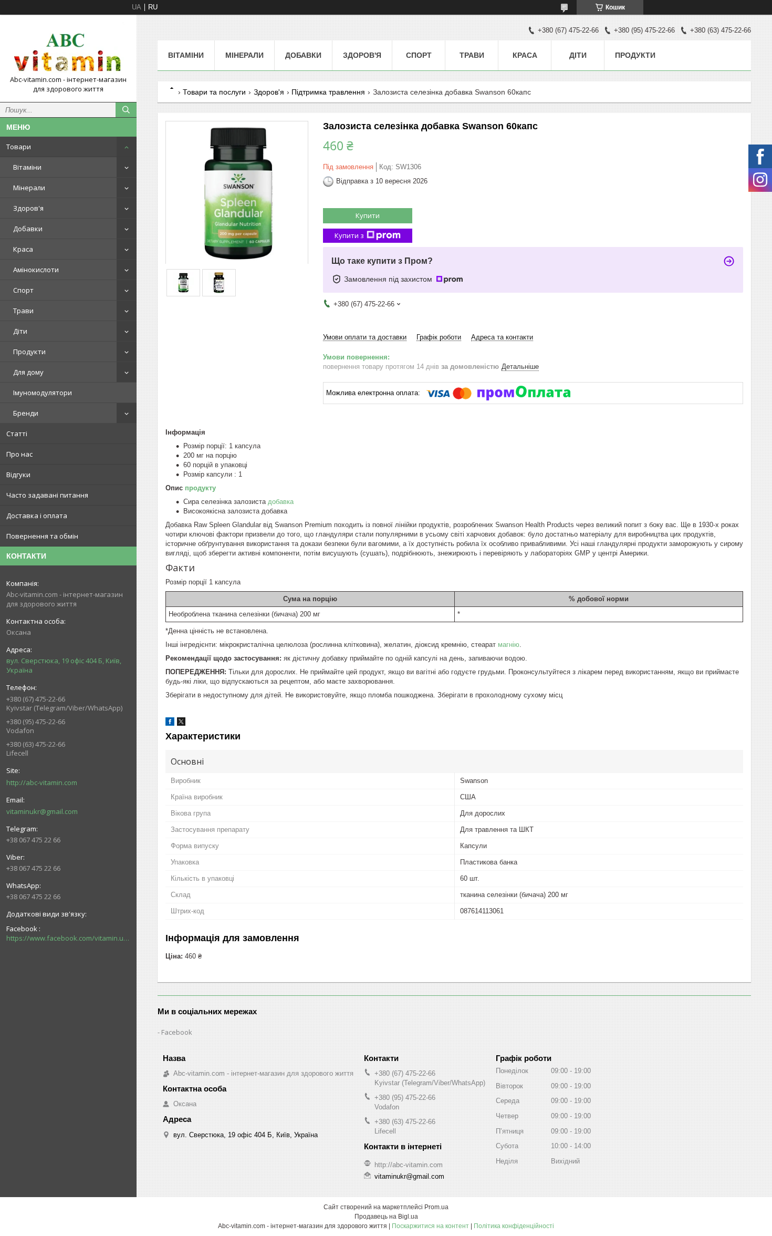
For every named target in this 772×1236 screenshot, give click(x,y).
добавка (281, 502)
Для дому (28, 372)
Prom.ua (436, 1207)
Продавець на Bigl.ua (386, 1216)
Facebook (176, 1032)
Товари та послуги (214, 92)
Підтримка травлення (328, 92)
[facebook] (169, 723)
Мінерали (29, 187)
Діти (20, 331)
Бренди (25, 413)
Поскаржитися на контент (430, 1226)
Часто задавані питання (47, 495)
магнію (508, 644)
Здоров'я (28, 208)
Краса (23, 249)
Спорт (23, 290)
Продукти (29, 351)
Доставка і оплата (36, 515)
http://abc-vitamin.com (41, 782)
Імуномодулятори (42, 392)
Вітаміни (27, 167)
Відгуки (18, 474)
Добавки (28, 228)
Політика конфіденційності (514, 1226)
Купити (368, 215)
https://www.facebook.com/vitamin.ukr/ (68, 938)
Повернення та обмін (42, 536)
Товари (18, 146)
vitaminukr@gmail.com (42, 811)
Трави (23, 310)
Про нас (19, 454)
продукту (200, 488)
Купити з (349, 235)
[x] (181, 723)
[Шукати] (126, 110)
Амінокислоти (36, 269)
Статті (16, 433)
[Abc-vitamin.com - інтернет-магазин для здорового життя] (68, 49)
